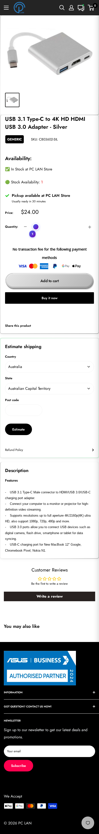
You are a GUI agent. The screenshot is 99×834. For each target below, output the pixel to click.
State (8, 378)
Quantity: (11, 226)
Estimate (18, 429)
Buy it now (49, 298)
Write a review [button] (50, 596)
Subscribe (18, 765)
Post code (12, 400)
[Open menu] (6, 8)
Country (10, 356)
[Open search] (62, 7)
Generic (14, 139)
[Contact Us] (81, 7)
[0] (91, 8)
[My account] (71, 7)
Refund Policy (14, 450)
